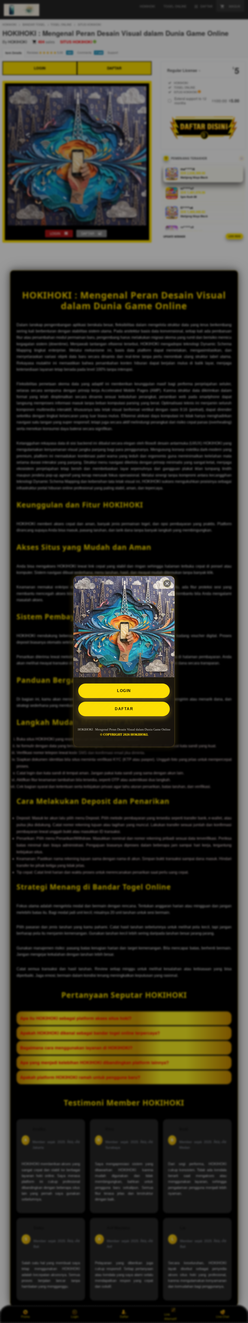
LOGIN (124, 691)
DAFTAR (124, 709)
